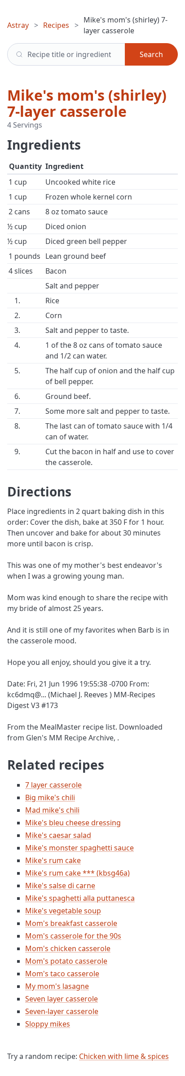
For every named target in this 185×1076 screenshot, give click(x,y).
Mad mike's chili (52, 810)
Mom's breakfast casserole (71, 923)
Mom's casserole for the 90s (73, 936)
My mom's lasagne (57, 986)
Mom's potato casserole (66, 961)
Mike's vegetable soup (63, 911)
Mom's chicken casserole (67, 948)
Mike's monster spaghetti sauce (79, 848)
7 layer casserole (53, 785)
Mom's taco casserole (62, 974)
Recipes (56, 25)
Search (151, 54)
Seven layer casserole (61, 999)
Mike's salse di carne (60, 885)
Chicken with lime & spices (124, 1056)
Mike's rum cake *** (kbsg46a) (77, 873)
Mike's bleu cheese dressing (73, 823)
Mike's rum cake (53, 860)
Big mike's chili (50, 797)
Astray (18, 25)
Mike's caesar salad (58, 835)
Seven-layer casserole (61, 1011)
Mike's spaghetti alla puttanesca (80, 898)
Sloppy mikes (47, 1024)
